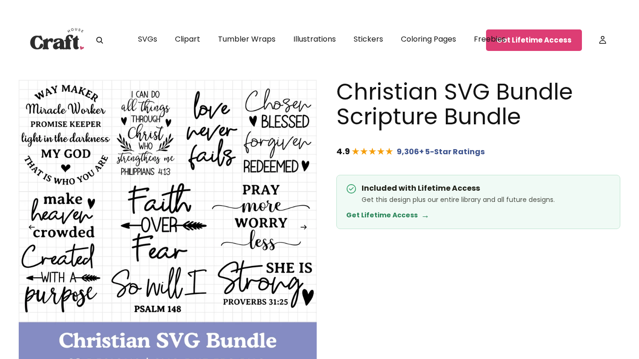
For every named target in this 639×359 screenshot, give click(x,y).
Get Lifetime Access (534, 40)
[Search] (99, 40)
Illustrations (314, 39)
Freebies (490, 39)
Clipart (187, 39)
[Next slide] (306, 229)
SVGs (147, 39)
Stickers (368, 39)
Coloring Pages (428, 39)
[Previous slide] (29, 229)
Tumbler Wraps (247, 39)
